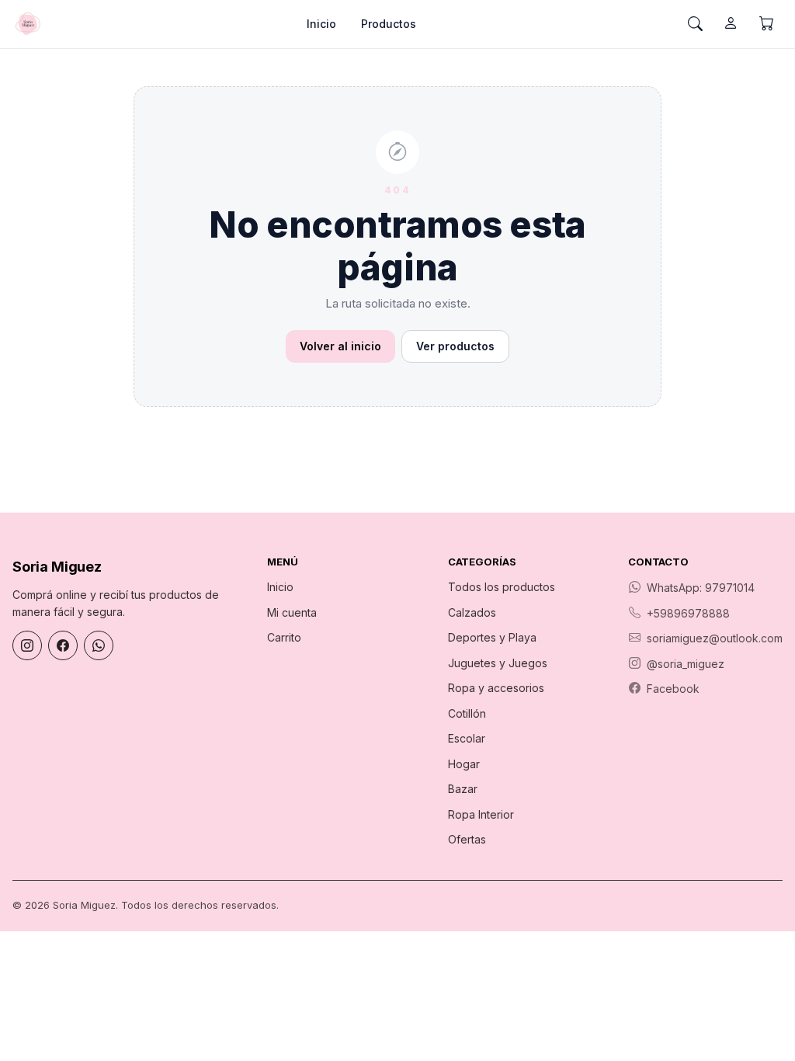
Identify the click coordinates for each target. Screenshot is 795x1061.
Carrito (284, 637)
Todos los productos (501, 586)
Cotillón (467, 713)
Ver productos (455, 346)
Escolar (466, 738)
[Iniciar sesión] (730, 24)
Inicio (321, 23)
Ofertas (467, 839)
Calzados (472, 612)
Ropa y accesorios (496, 687)
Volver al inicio (340, 346)
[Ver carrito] (766, 24)
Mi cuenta (292, 612)
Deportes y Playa (492, 637)
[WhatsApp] (98, 645)
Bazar (462, 788)
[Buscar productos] (695, 24)
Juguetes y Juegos (497, 663)
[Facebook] (63, 645)
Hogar (464, 764)
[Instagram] (27, 645)
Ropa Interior (481, 814)
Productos (388, 23)
